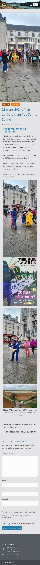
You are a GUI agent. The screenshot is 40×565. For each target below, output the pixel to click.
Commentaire (7, 454)
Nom (4, 480)
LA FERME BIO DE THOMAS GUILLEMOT (21, 432)
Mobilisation (15, 104)
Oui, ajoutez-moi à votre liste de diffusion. (19, 524)
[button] (31, 5)
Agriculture (6, 104)
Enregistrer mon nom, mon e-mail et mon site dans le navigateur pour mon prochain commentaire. (18, 515)
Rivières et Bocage (17, 124)
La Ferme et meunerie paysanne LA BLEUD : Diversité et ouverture (20, 425)
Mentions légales (8, 562)
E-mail (4, 490)
